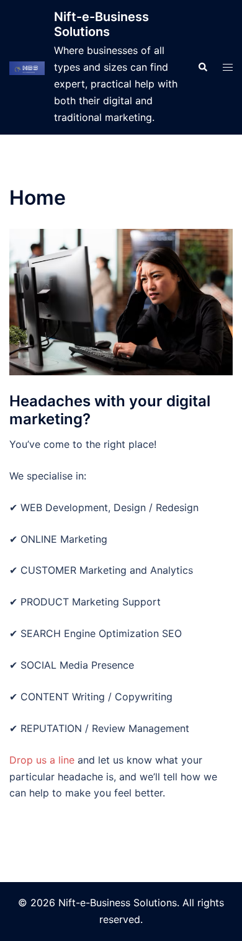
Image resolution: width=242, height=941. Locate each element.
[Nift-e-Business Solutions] (27, 67)
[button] (202, 68)
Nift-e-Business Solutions (101, 24)
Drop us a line (41, 760)
